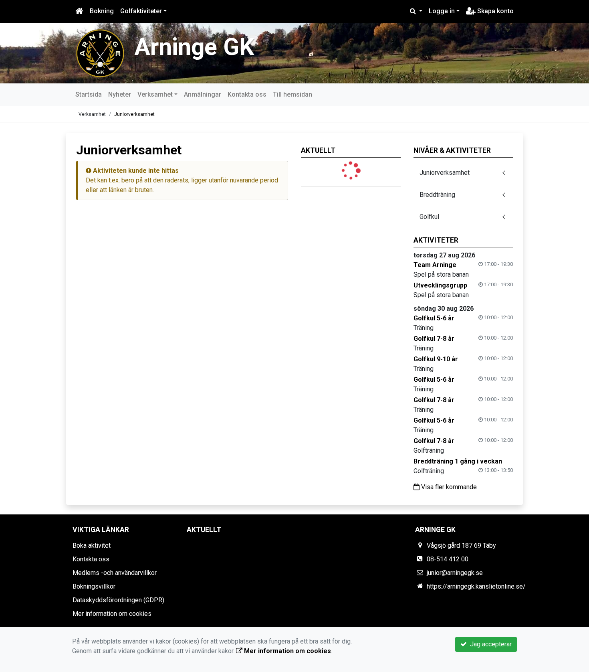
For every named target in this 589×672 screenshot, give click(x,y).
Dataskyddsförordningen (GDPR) (118, 600)
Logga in (442, 11)
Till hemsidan (292, 94)
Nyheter (119, 94)
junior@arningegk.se (455, 573)
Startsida (88, 94)
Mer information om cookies (112, 613)
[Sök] (416, 11)
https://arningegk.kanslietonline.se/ (476, 586)
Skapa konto (495, 11)
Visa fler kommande (448, 487)
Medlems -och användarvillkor (115, 573)
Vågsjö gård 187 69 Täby (461, 545)
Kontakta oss (247, 94)
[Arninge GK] (100, 53)
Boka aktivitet (92, 545)
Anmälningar (202, 94)
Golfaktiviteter (141, 11)
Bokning (102, 11)
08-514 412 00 (447, 559)
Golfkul (429, 217)
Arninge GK (194, 47)
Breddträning (437, 194)
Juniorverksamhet (134, 114)
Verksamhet (155, 94)
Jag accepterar (489, 644)
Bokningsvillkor (94, 586)
